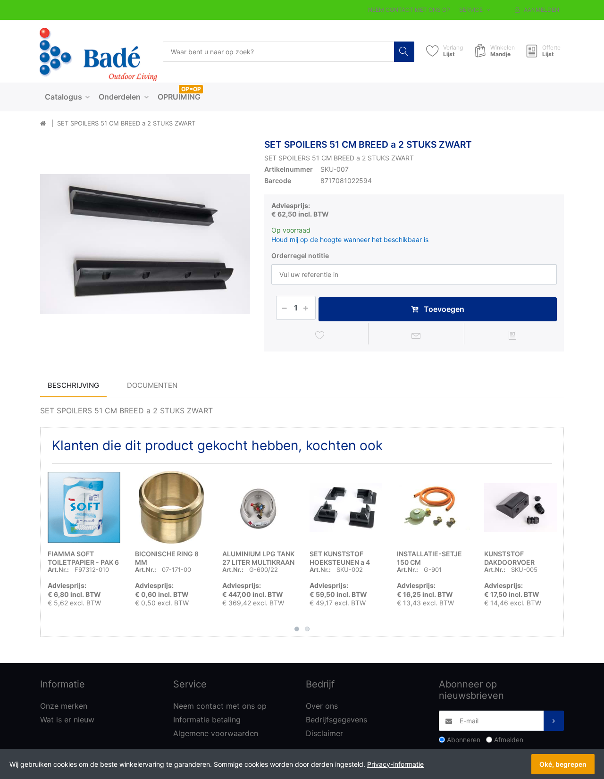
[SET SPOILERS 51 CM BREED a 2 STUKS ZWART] (145, 244)
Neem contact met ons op (409, 9)
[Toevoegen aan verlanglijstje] (320, 335)
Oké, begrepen (563, 764)
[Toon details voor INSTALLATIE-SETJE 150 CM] (433, 507)
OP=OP (191, 88)
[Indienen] (554, 721)
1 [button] (296, 629)
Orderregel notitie (300, 255)
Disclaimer (324, 733)
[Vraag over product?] (416, 335)
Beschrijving (73, 385)
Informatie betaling (207, 719)
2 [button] (307, 629)
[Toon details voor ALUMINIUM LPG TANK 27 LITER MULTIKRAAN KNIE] (258, 507)
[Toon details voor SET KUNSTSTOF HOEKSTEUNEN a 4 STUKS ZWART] (346, 507)
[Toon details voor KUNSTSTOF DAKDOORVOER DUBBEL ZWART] (520, 507)
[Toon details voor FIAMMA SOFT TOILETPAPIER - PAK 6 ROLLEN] (84, 507)
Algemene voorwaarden (215, 733)
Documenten (152, 385)
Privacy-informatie (395, 764)
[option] (145, 244)
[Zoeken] (404, 52)
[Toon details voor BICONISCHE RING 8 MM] (171, 507)
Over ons (322, 706)
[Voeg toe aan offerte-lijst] (512, 335)
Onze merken (63, 706)
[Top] (43, 123)
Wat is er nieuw (67, 719)
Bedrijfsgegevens (336, 719)
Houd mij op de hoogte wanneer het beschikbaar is (349, 239)
